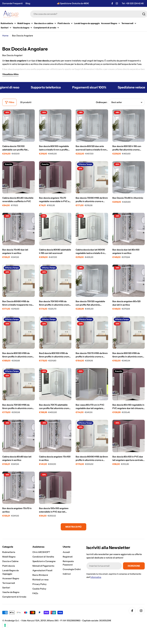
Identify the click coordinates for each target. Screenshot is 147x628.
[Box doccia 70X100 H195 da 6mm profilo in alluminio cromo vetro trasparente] (55, 281)
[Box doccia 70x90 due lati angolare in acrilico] (18, 229)
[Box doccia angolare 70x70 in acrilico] (18, 488)
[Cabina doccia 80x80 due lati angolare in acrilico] (18, 436)
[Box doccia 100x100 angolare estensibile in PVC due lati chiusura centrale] (55, 488)
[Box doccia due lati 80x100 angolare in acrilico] (128, 229)
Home (5, 35)
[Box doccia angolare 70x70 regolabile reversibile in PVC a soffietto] (55, 177)
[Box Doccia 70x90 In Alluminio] (128, 177)
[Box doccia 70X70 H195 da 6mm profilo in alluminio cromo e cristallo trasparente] (92, 332)
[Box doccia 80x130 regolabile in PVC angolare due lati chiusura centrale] (128, 384)
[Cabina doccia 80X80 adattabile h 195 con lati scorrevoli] (55, 229)
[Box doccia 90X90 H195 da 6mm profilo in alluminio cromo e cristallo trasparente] (92, 436)
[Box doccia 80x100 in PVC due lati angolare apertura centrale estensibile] (128, 436)
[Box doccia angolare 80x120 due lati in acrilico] (128, 281)
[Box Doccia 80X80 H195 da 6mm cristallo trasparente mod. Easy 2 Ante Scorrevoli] (18, 281)
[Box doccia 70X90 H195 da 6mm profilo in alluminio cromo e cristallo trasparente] (92, 177)
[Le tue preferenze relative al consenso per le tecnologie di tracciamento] (5, 625)
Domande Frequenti (12, 3)
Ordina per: (101, 102)
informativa (95, 577)
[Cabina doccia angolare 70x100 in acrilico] (55, 436)
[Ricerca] (144, 14)
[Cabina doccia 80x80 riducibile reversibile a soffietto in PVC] (18, 177)
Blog (28, 3)
